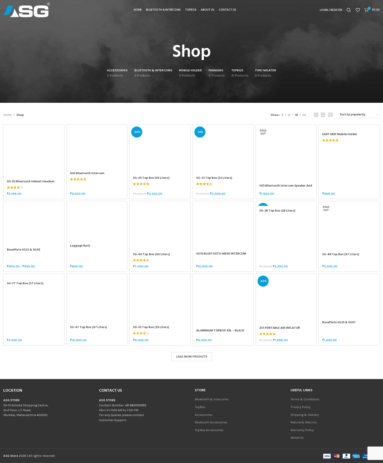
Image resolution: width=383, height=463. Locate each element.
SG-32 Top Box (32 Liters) (214, 178)
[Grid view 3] (323, 115)
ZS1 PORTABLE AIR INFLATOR (279, 328)
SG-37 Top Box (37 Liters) (25, 283)
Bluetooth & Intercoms (212, 399)
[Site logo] (26, 10)
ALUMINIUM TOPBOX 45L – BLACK (220, 330)
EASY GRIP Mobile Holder (339, 134)
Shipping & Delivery (305, 415)
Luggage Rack (80, 245)
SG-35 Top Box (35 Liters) (151, 327)
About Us (297, 438)
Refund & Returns (304, 422)
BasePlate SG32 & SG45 (23, 249)
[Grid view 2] (316, 115)
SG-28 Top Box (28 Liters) (277, 210)
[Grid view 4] (330, 115)
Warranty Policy (302, 430)
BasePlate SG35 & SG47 (339, 322)
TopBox (200, 407)
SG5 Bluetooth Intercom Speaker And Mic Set (285, 188)
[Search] (348, 10)
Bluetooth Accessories (211, 422)
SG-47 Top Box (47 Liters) (88, 327)
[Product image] (34, 151)
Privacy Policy (301, 407)
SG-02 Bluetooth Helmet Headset (31, 181)
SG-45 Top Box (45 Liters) (151, 178)
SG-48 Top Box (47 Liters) (340, 254)
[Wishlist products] (357, 10)
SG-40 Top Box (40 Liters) (151, 254)
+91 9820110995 (135, 405)
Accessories (203, 415)
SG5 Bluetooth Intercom (87, 173)
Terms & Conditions (305, 399)
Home (7, 115)
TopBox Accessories (209, 430)
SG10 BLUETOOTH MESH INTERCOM (221, 253)
